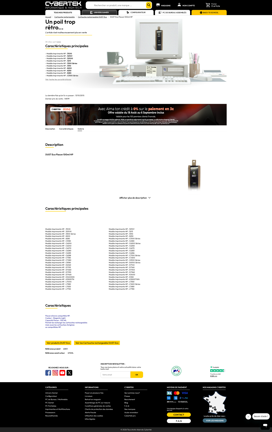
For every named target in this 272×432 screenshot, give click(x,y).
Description (50, 129)
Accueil (48, 17)
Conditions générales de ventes (98, 406)
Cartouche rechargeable (64, 17)
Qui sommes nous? (132, 393)
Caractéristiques (66, 129)
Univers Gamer (101, 12)
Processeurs (50, 412)
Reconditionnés (51, 416)
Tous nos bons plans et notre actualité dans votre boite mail (121, 368)
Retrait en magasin (93, 399)
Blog (126, 402)
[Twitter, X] (69, 373)
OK (136, 375)
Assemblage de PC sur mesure (97, 402)
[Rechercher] (148, 5)
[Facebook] (48, 373)
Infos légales (90, 419)
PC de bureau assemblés (174, 12)
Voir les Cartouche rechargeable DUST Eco (97, 342)
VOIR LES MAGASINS (215, 420)
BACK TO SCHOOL (210, 12)
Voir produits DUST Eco (58, 342)
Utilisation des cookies (94, 416)
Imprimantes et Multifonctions (57, 409)
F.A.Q (126, 406)
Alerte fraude (90, 412)
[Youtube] (62, 373)
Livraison (88, 396)
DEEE (59, 42)
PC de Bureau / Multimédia (56, 399)
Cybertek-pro (130, 416)
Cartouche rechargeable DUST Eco (92, 17)
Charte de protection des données (99, 409)
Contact (178, 414)
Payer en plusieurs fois (94, 393)
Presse (127, 396)
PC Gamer (49, 402)
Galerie (81, 129)
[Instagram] (55, 373)
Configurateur (137, 12)
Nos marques (129, 409)
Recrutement (129, 399)
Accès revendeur (131, 412)
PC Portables (50, 406)
